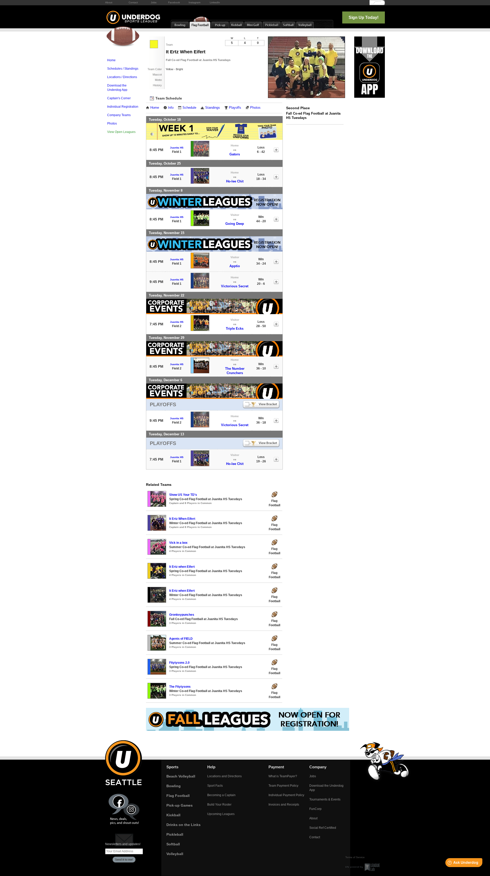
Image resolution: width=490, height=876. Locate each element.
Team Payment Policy (283, 785)
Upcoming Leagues (221, 814)
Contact (133, 2)
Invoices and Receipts (283, 804)
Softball (173, 844)
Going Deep (234, 224)
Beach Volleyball (180, 776)
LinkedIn (215, 2)
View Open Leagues (121, 132)
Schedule (189, 107)
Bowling (173, 786)
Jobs (153, 2)
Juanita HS (176, 147)
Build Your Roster (219, 804)
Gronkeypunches (181, 614)
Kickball (173, 815)
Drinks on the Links (183, 825)
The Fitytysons (180, 686)
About (108, 2)
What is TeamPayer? (282, 776)
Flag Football (178, 796)
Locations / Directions (122, 77)
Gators (234, 154)
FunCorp (315, 809)
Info (171, 107)
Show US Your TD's (183, 495)
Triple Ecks (234, 328)
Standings (212, 107)
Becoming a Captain (221, 795)
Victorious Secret (234, 286)
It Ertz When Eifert (182, 519)
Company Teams (119, 115)
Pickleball (174, 834)
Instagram (194, 2)
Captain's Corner (119, 98)
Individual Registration (122, 106)
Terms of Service (355, 857)
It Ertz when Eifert (182, 567)
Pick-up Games (179, 805)
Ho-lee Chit (234, 181)
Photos (112, 123)
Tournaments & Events (324, 799)
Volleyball (174, 854)
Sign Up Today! (363, 17)
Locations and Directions (224, 776)
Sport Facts (215, 785)
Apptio (234, 266)
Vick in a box (178, 543)
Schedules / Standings (122, 68)
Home (111, 60)
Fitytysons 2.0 (179, 662)
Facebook (174, 2)
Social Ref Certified (322, 828)
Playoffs (235, 107)
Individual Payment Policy (286, 795)
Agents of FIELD (181, 638)
